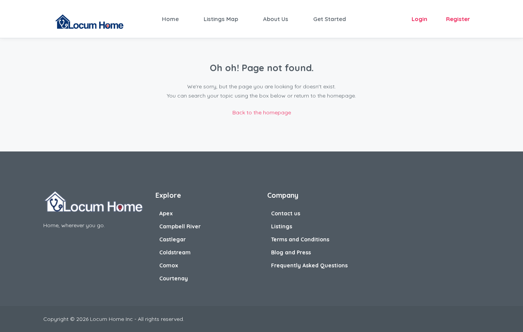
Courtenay (173, 278)
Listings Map (221, 19)
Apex (166, 213)
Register (458, 19)
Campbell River (180, 226)
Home (170, 19)
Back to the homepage (261, 112)
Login (419, 19)
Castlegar (172, 239)
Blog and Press (291, 252)
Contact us (285, 213)
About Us (275, 19)
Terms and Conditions (300, 239)
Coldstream (175, 252)
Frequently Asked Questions (309, 265)
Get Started (329, 19)
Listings (281, 226)
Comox (168, 265)
